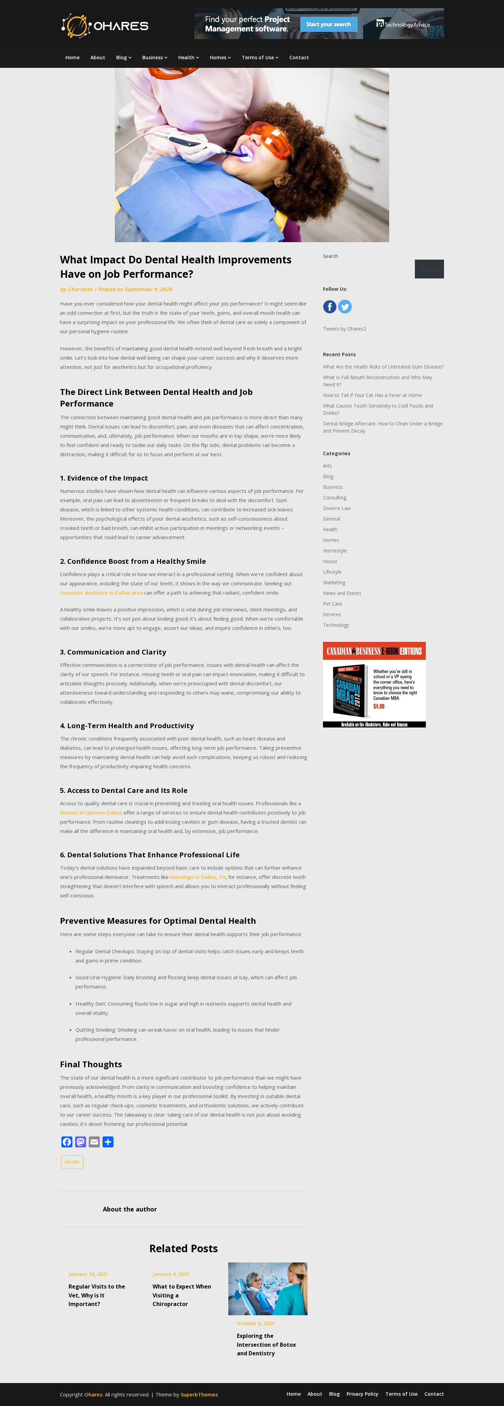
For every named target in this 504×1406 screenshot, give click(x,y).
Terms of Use (258, 57)
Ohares (93, 1394)
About (98, 57)
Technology (336, 625)
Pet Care (332, 603)
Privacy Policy (363, 1394)
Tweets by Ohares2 (344, 328)
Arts (327, 465)
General (331, 518)
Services (332, 614)
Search (330, 256)
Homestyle (335, 550)
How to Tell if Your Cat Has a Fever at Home (372, 395)
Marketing (334, 582)
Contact (299, 57)
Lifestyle (332, 572)
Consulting (334, 497)
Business (152, 57)
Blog (121, 57)
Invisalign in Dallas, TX (198, 876)
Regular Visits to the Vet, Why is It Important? (97, 1295)
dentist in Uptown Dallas (91, 812)
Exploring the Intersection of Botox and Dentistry (266, 1344)
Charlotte (80, 289)
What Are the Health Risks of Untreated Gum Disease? (383, 366)
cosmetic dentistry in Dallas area (101, 592)
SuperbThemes (199, 1394)
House (330, 561)
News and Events (342, 593)
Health (186, 57)
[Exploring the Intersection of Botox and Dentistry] (268, 1286)
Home (72, 57)
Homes (218, 57)
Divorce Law (337, 508)
